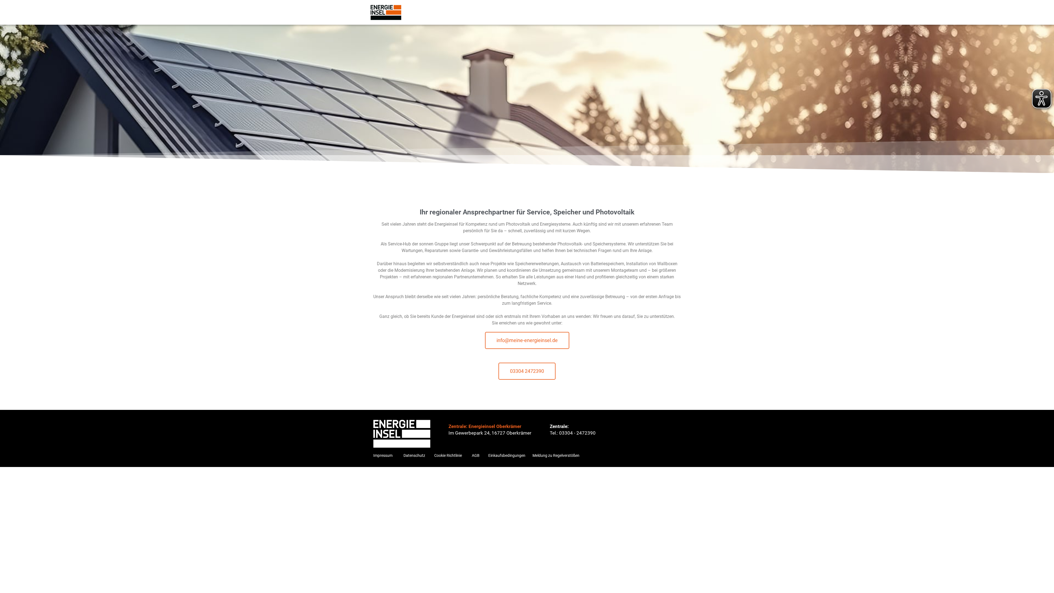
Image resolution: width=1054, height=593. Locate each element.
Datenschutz (414, 455)
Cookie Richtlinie (448, 455)
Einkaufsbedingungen (506, 455)
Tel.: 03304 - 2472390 (573, 433)
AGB (476, 455)
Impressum (383, 455)
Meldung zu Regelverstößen (555, 455)
